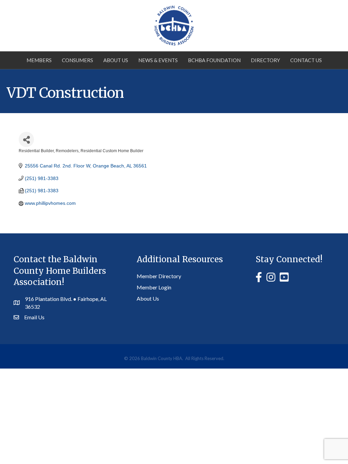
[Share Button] (26, 139)
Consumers (77, 60)
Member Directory (159, 276)
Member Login (154, 287)
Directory (265, 60)
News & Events (158, 60)
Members (39, 60)
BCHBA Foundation (214, 60)
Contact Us (306, 60)
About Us (115, 60)
